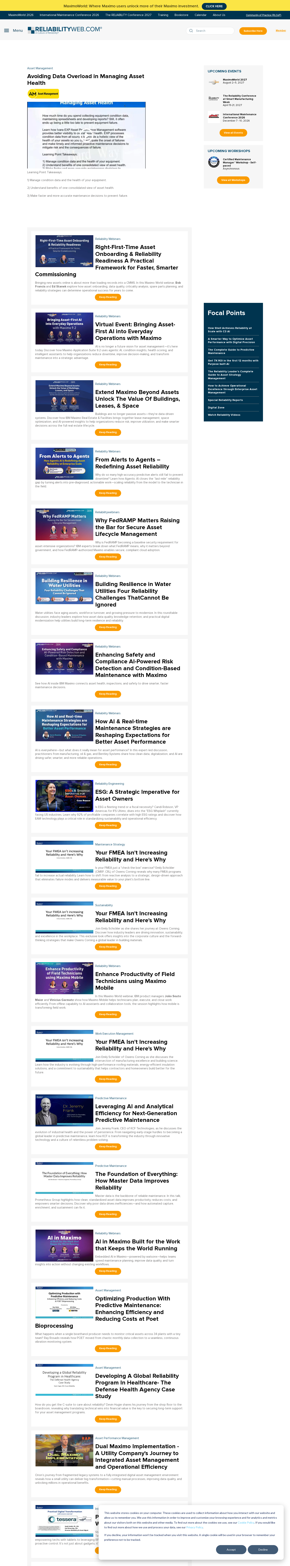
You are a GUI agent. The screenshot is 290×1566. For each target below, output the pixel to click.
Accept (231, 1549)
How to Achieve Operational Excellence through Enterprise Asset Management (232, 389)
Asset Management (40, 68)
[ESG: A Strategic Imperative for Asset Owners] (64, 795)
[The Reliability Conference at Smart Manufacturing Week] (214, 98)
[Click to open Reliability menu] (13, 30)
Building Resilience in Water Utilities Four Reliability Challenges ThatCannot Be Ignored (133, 594)
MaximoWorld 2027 (235, 79)
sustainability (104, 905)
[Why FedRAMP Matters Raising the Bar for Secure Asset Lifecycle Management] (64, 524)
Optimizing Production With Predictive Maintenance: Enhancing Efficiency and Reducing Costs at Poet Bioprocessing (102, 1312)
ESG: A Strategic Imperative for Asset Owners (137, 795)
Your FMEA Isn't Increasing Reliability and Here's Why (131, 856)
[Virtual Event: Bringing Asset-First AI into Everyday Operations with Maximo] (64, 328)
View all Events (233, 132)
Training (163, 15)
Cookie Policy (246, 1522)
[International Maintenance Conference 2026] (214, 117)
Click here (214, 6)
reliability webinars (108, 239)
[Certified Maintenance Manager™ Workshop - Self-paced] (214, 162)
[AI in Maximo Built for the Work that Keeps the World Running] (64, 1245)
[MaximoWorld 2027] (214, 82)
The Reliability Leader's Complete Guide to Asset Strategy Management (230, 375)
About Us (219, 15)
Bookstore (181, 15)
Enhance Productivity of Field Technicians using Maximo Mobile (135, 981)
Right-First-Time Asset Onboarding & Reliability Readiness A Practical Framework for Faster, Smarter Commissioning (106, 260)
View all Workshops (233, 180)
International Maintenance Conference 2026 (69, 15)
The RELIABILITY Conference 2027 (128, 15)
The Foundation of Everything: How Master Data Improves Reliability (136, 1180)
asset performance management (117, 1438)
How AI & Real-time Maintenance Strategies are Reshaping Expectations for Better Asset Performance (133, 732)
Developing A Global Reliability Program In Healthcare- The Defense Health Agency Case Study (137, 1386)
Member (281, 30)
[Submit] (192, 30)
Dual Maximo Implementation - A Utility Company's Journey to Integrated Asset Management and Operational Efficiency (137, 1457)
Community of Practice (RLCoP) (263, 15)
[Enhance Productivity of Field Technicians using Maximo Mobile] (64, 978)
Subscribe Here (253, 31)
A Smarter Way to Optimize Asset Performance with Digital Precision (231, 340)
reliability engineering (109, 783)
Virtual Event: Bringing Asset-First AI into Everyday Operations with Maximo (135, 331)
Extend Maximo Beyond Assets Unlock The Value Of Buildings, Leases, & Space (137, 398)
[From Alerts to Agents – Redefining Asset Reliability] (64, 463)
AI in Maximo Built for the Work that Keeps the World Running (137, 1245)
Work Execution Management (114, 1033)
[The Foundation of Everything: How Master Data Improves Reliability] (64, 1177)
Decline (263, 1549)
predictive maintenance (111, 1098)
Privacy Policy (194, 1527)
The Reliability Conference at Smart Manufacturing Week (239, 99)
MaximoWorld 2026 (21, 15)
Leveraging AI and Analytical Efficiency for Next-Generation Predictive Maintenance (136, 1113)
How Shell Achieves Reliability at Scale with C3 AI (230, 329)
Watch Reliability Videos (224, 415)
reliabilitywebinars (107, 512)
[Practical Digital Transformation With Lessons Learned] (64, 1520)
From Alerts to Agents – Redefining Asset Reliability (132, 463)
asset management (108, 1290)
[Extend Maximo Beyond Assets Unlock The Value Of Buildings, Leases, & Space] (64, 396)
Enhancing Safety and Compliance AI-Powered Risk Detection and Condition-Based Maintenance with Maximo (137, 665)
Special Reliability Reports (225, 400)
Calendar (201, 15)
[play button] (86, 135)
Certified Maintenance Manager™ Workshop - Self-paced (239, 162)
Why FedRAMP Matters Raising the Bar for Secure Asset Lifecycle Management (137, 527)
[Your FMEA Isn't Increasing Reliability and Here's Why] (64, 856)
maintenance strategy (110, 844)
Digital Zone (216, 407)
